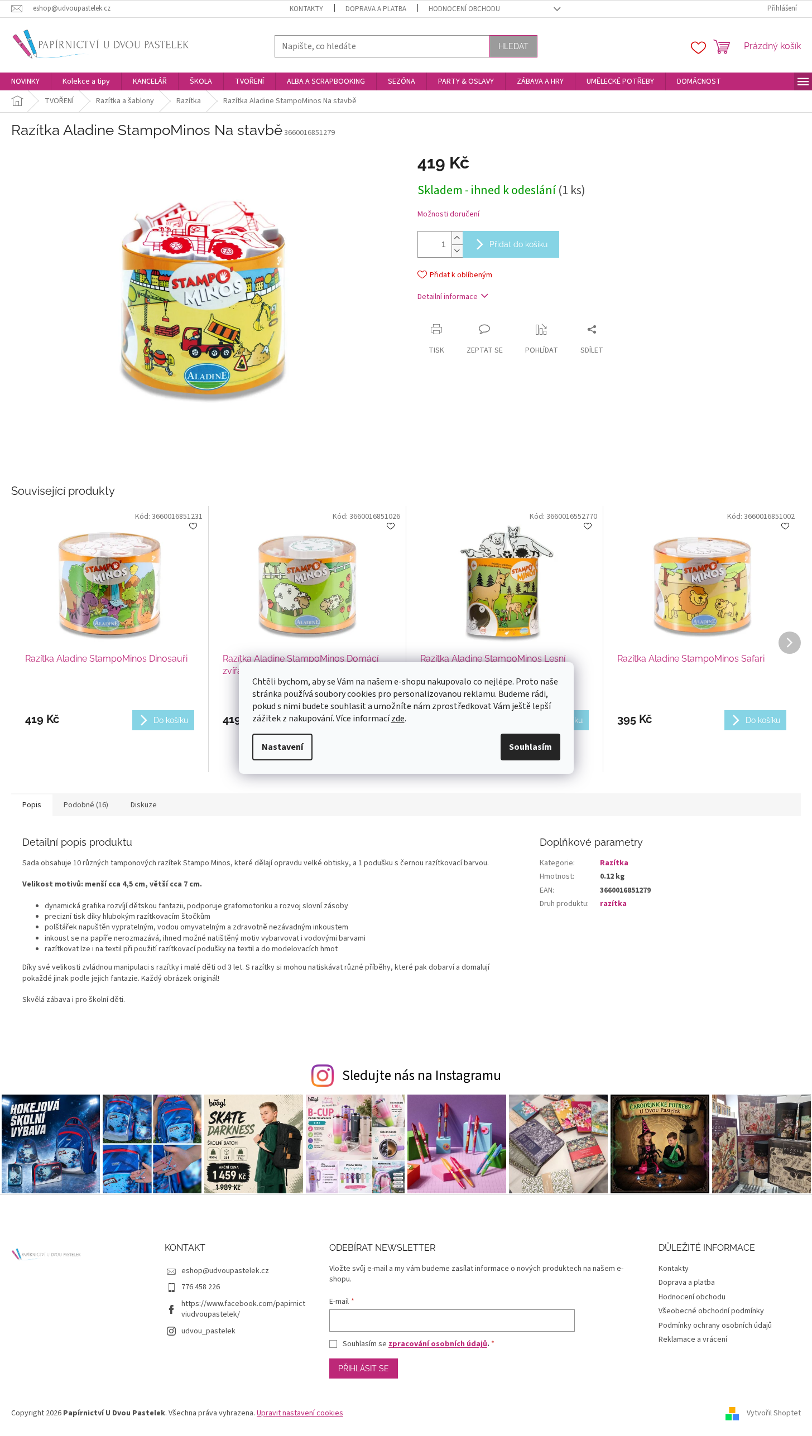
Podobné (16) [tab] (86, 805)
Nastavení (282, 747)
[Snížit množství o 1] (457, 250)
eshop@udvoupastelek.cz (225, 1270)
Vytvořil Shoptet (774, 1413)
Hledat (513, 46)
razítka (613, 903)
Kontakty (306, 9)
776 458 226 (200, 1287)
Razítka (614, 863)
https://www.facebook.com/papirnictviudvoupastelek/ (243, 1309)
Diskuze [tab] (144, 805)
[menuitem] (25, 81)
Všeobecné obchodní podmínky (711, 1311)
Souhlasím (530, 747)
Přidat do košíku (518, 244)
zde (398, 718)
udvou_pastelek (208, 1331)
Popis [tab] (31, 805)
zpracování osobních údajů (437, 1344)
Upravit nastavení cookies (300, 1413)
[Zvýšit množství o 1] (457, 238)
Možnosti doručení (448, 214)
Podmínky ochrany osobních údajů (715, 1325)
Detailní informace (447, 296)
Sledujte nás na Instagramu (421, 1076)
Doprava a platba (375, 9)
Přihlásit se (363, 1368)
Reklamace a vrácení (693, 1339)
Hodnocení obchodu (464, 9)
